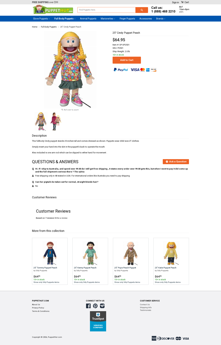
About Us (36, 305)
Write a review (61, 218)
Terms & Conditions (40, 311)
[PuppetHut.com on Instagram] (102, 307)
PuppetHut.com (55, 337)
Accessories (145, 18)
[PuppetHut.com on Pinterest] (95, 307)
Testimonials (145, 310)
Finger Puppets (127, 18)
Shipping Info (146, 307)
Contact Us (145, 305)
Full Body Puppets (64, 18)
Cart (186, 2)
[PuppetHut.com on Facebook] (88, 307)
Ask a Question (178, 161)
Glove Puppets (40, 18)
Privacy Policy (38, 308)
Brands (160, 18)
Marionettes (107, 18)
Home (34, 27)
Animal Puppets (88, 18)
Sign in (175, 2)
